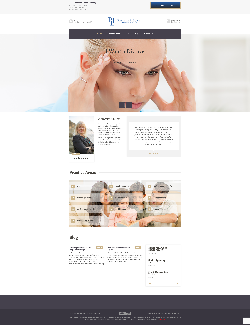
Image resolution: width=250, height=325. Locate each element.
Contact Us (148, 33)
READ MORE (162, 319)
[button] (122, 105)
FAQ (127, 33)
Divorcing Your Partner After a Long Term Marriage (81, 249)
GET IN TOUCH (125, 62)
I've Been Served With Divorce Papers (118, 249)
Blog (136, 33)
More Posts (152, 283)
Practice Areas (114, 33)
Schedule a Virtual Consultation (165, 5)
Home (99, 33)
